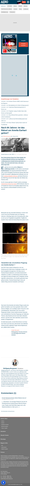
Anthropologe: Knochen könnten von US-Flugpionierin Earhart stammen (19, 333)
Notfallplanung (4, 12)
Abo (2, 445)
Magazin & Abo (4, 443)
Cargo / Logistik (4, 428)
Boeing (25, 6)
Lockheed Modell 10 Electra (11, 176)
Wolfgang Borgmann (7, 136)
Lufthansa (26, 9)
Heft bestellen (4, 447)
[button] (3, 483)
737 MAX (10, 6)
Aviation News (4, 418)
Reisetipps (3, 439)
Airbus (15, 6)
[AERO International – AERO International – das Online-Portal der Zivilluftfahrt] (6, 4)
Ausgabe (23, 40)
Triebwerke (12, 12)
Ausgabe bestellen (23, 44)
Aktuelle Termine (5, 435)
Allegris (20, 6)
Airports (2, 422)
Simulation (3, 431)
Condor (15, 9)
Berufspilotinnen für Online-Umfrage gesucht (19, 105)
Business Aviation (4, 426)
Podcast (3, 452)
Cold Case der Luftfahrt (6, 9)
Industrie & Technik (5, 424)
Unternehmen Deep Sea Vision (9, 183)
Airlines (2, 421)
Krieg (20, 9)
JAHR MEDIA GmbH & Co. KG (16, 484)
